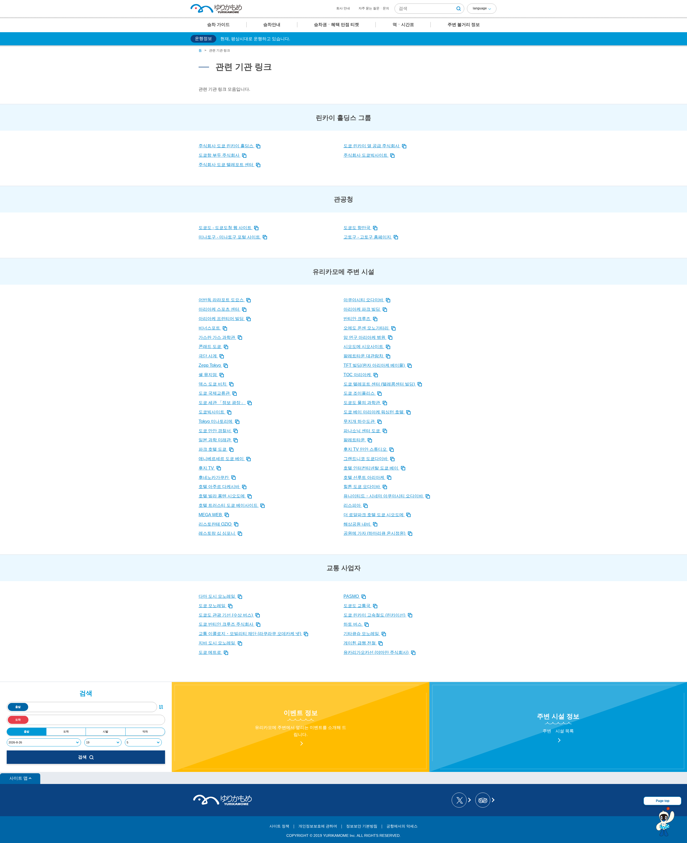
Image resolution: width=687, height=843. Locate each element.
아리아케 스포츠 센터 (219, 309)
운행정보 (203, 38)
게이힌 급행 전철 (360, 643)
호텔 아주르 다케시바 (219, 486)
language (480, 8)
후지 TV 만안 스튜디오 (366, 449)
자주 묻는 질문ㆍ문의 (374, 8)
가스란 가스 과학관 (217, 337)
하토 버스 (353, 624)
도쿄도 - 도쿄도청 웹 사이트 (226, 227)
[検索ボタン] (459, 8)
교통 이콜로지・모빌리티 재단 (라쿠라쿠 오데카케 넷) (250, 633)
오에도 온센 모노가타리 (367, 328)
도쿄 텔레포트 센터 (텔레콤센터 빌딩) (380, 384)
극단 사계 (208, 356)
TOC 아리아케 (358, 374)
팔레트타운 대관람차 (364, 356)
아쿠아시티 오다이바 (364, 300)
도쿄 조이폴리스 (360, 393)
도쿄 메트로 (210, 652)
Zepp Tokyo (210, 365)
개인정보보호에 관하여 (317, 826)
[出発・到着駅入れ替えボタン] (161, 707)
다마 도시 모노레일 (217, 596)
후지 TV (207, 468)
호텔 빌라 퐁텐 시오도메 (222, 496)
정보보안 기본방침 (361, 826)
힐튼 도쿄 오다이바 (362, 486)
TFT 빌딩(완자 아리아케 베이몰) (375, 365)
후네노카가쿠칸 (214, 477)
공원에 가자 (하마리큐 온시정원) (375, 533)
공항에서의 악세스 (402, 826)
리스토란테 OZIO (215, 524)
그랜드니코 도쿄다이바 (366, 458)
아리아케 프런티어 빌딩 (222, 318)
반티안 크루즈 (357, 318)
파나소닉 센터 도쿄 (362, 430)
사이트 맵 (18, 778)
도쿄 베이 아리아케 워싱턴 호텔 (374, 412)
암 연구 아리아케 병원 (365, 337)
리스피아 (353, 505)
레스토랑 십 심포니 (217, 533)
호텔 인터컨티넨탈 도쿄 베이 (371, 468)
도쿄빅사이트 (212, 412)
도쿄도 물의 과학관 (362, 402)
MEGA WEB (211, 514)
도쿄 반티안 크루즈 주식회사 (226, 624)
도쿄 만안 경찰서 (215, 430)
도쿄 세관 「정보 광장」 (222, 402)
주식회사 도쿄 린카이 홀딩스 (226, 146)
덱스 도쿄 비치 (213, 384)
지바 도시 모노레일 (217, 643)
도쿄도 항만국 (357, 227)
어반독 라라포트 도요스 (222, 300)
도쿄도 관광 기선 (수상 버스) (226, 615)
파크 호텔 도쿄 (213, 449)
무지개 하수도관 (360, 421)
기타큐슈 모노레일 (362, 633)
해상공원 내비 (357, 524)
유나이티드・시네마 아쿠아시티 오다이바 (384, 496)
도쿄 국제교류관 (215, 393)
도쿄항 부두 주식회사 (219, 155)
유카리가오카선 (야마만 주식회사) (377, 652)
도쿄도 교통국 (357, 605)
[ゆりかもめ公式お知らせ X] (461, 800)
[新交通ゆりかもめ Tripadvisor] (484, 800)
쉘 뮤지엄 (208, 374)
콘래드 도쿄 (210, 346)
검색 (82, 757)
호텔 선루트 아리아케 (364, 477)
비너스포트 (210, 328)
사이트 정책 (279, 826)
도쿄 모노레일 (212, 605)
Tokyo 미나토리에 (216, 421)
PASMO (352, 596)
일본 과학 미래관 (215, 440)
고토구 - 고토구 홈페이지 (368, 237)
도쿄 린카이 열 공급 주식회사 (372, 146)
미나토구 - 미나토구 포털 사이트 (230, 237)
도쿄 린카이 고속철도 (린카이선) (375, 615)
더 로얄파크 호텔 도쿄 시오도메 (374, 514)
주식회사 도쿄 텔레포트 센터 (226, 164)
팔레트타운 (355, 440)
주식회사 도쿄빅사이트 (366, 155)
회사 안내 (343, 8)
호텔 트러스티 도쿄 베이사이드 (229, 505)
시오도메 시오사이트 (364, 346)
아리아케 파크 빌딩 (362, 309)
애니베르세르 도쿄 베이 (222, 458)
